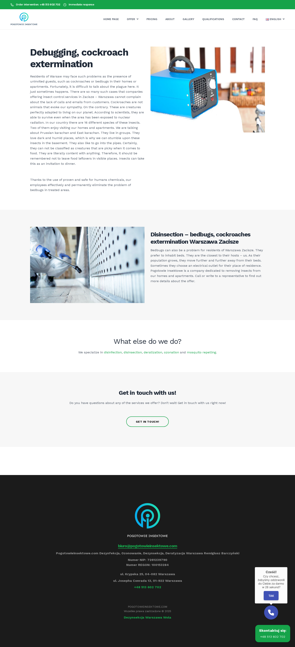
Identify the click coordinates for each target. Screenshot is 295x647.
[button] (271, 612)
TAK (271, 595)
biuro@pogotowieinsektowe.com (147, 545)
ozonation (171, 352)
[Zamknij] (287, 567)
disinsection (133, 352)
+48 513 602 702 (147, 587)
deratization (153, 352)
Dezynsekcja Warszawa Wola (147, 617)
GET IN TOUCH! (147, 421)
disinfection (113, 352)
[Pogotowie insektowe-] (24, 19)
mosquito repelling (201, 352)
